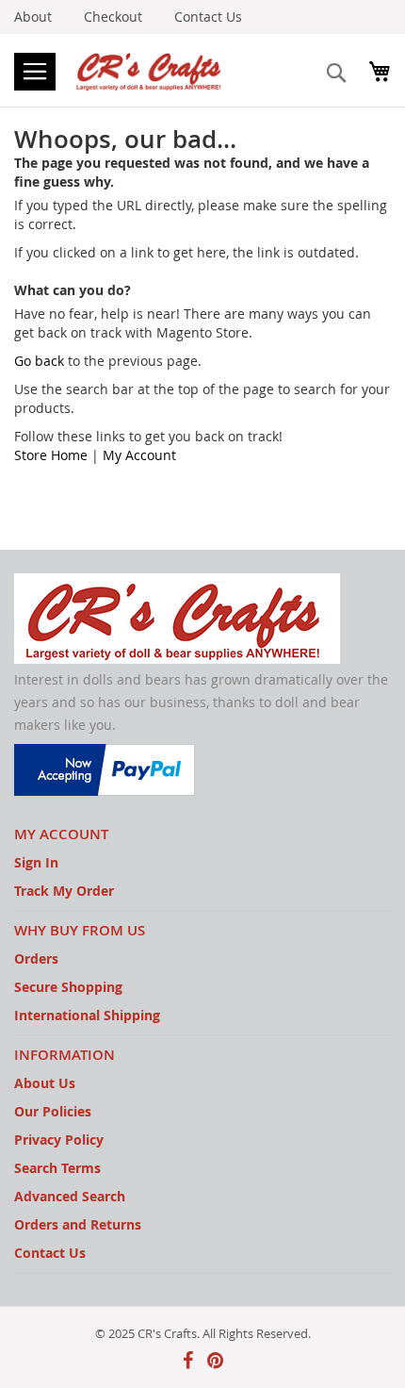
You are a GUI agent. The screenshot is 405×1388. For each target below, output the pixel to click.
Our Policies (52, 1111)
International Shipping (87, 1015)
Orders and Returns (77, 1224)
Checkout (113, 16)
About (33, 16)
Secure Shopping (68, 987)
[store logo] (151, 70)
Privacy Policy (59, 1139)
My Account (139, 455)
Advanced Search (69, 1196)
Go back (39, 361)
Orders (36, 958)
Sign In (36, 862)
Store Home (51, 455)
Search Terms (57, 1168)
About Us (44, 1083)
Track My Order (64, 891)
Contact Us (208, 16)
